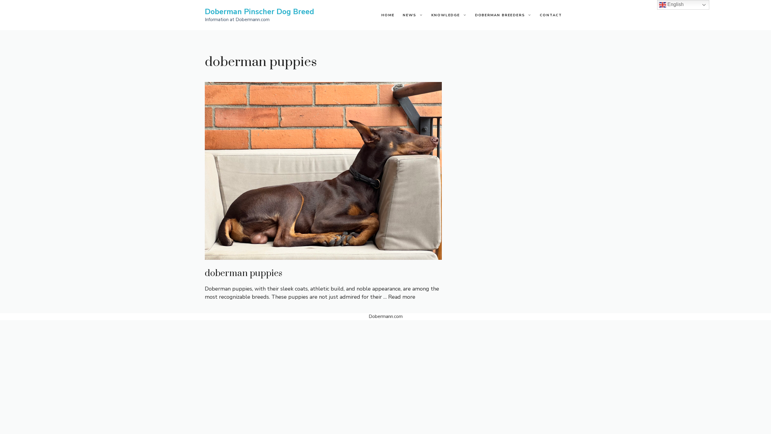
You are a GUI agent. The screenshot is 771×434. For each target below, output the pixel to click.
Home (387, 15)
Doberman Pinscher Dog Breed (259, 12)
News (409, 15)
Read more (401, 296)
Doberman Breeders (500, 15)
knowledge (445, 15)
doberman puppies (243, 273)
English (675, 4)
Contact (551, 15)
